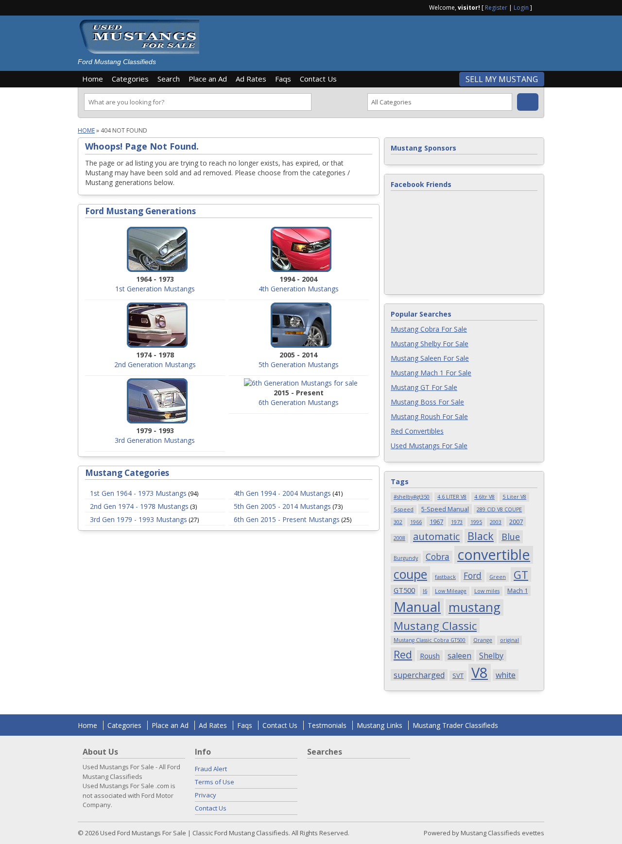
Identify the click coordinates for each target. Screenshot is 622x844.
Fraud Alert (211, 768)
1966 (416, 522)
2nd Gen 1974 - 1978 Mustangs (139, 506)
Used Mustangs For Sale (429, 445)
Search (168, 79)
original (509, 640)
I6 (425, 591)
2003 (495, 522)
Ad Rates (251, 79)
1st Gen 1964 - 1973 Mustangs (138, 493)
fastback (445, 577)
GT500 (404, 590)
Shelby (491, 655)
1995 (476, 522)
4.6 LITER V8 (451, 496)
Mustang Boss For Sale (427, 401)
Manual (417, 607)
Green (497, 577)
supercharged (419, 675)
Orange (482, 640)
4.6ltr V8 (484, 496)
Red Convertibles (417, 431)
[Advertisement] (376, 40)
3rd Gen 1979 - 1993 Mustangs (138, 519)
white (506, 675)
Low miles (487, 591)
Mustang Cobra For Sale (429, 329)
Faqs (283, 79)
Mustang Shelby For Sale (429, 343)
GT (521, 574)
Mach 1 (517, 590)
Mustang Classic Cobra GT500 (430, 640)
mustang (475, 607)
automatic (436, 536)
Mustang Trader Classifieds (455, 725)
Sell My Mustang (502, 79)
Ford (473, 575)
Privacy (205, 795)
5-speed (404, 509)
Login (521, 7)
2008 (399, 538)
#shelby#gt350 (412, 496)
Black (480, 536)
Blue (510, 536)
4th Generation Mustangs (299, 288)
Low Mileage (450, 591)
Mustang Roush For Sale (429, 416)
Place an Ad (208, 79)
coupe (410, 574)
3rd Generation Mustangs (155, 440)
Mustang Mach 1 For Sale (431, 372)
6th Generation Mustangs (299, 402)
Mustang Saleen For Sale (430, 358)
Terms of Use (214, 781)
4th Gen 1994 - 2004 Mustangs (282, 493)
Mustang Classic (435, 625)
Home (92, 79)
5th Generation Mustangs (299, 364)
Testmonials (327, 725)
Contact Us (318, 79)
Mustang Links (379, 725)
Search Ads (527, 102)
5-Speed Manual (445, 509)
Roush (430, 655)
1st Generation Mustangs (155, 288)
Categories (130, 79)
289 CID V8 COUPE (499, 509)
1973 (457, 522)
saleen (459, 655)
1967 (436, 521)
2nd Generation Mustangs (155, 364)
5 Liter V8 (514, 496)
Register (496, 7)
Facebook (540, 7)
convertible (493, 555)
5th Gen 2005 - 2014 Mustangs (282, 506)
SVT (458, 675)
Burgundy (406, 558)
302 (398, 522)
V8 (479, 673)
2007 (516, 521)
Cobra (437, 556)
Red (403, 654)
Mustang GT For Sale (424, 387)
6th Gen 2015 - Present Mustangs (287, 519)
